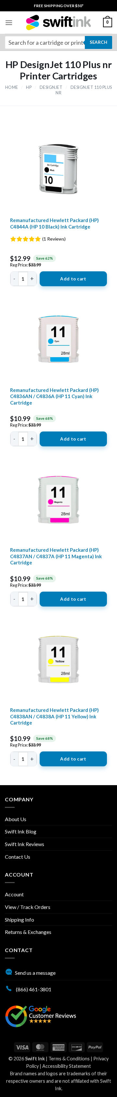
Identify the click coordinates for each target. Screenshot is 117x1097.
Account (14, 894)
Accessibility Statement (66, 1066)
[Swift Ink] (58, 22)
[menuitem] (59, 6)
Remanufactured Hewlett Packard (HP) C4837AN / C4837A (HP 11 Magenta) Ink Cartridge (56, 556)
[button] (9, 22)
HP (29, 87)
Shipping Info (19, 919)
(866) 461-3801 (33, 989)
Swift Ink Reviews (24, 844)
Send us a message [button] (35, 973)
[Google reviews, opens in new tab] (40, 1015)
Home (11, 87)
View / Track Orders (27, 907)
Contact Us (17, 857)
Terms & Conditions (69, 1058)
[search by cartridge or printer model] (58, 42)
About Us (15, 819)
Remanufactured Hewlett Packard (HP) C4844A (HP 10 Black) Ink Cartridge (54, 223)
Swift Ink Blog (20, 831)
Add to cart (73, 278)
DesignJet (51, 87)
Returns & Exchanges (28, 932)
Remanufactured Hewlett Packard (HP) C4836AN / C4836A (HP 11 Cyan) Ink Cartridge (54, 396)
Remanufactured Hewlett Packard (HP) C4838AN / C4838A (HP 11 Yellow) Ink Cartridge (54, 716)
